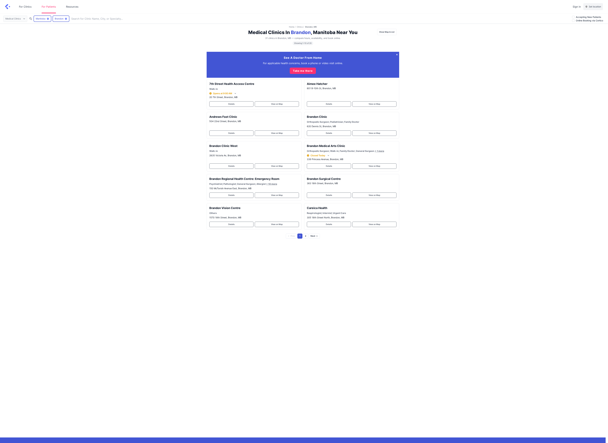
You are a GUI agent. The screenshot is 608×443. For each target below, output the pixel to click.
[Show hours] (235, 93)
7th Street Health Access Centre (231, 83)
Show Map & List (387, 32)
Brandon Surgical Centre (324, 178)
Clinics (300, 27)
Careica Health (317, 208)
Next (312, 236)
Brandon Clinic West (223, 146)
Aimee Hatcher (317, 83)
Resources (72, 6)
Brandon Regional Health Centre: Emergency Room (244, 178)
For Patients (49, 6)
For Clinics (25, 6)
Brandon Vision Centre (225, 208)
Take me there (303, 70)
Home (291, 27)
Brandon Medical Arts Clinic (326, 146)
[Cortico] (7, 6)
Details (231, 104)
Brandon (301, 32)
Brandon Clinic (317, 116)
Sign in (577, 6)
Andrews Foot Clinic (223, 116)
